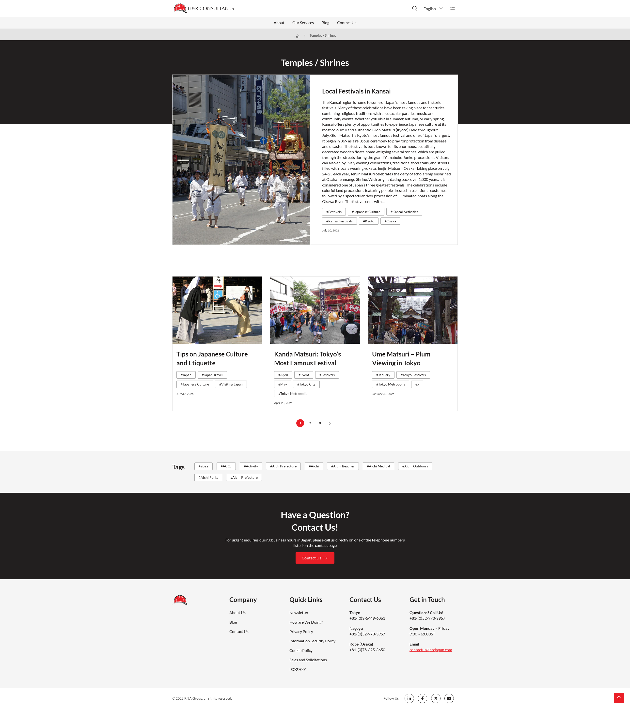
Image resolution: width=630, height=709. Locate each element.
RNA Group (193, 698)
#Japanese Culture (366, 212)
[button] (434, 8)
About (279, 22)
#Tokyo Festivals (413, 375)
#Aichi (314, 466)
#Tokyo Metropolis (292, 393)
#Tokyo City (306, 384)
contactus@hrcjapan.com (431, 649)
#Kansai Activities (404, 212)
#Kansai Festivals (339, 221)
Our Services (303, 22)
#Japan (186, 375)
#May (282, 384)
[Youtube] (449, 698)
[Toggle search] (415, 8)
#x (417, 384)
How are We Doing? (306, 622)
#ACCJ (226, 466)
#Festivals (334, 212)
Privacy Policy (301, 631)
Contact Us (346, 22)
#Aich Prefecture (283, 466)
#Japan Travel (212, 375)
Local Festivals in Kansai (356, 91)
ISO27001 (298, 669)
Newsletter (298, 612)
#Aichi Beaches (343, 466)
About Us (237, 612)
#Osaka (390, 221)
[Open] (452, 8)
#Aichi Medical (378, 466)
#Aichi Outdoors (415, 466)
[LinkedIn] (409, 698)
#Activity (251, 466)
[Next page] (330, 423)
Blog (325, 22)
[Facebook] (422, 698)
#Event (304, 375)
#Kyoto (368, 221)
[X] (435, 698)
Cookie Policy (301, 650)
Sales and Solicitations (308, 659)
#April (283, 375)
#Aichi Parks (208, 477)
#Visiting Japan (231, 384)
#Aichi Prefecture (244, 477)
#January (383, 375)
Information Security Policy (312, 640)
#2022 (203, 466)
